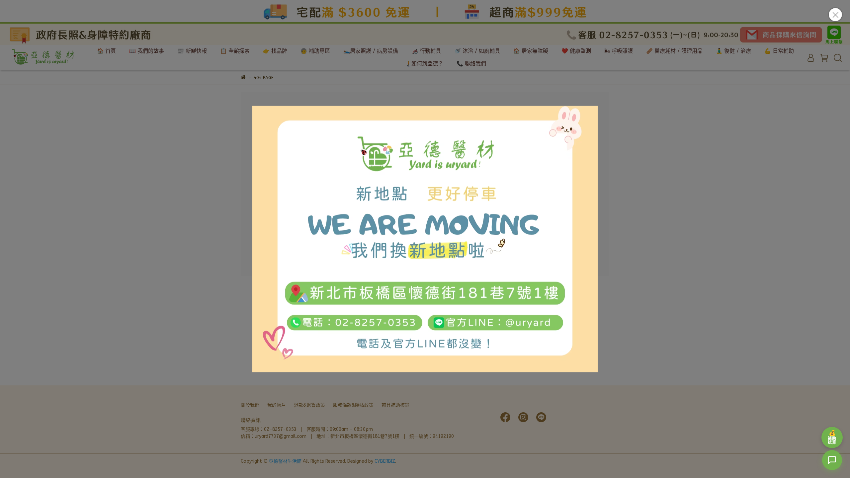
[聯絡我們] (832, 460)
